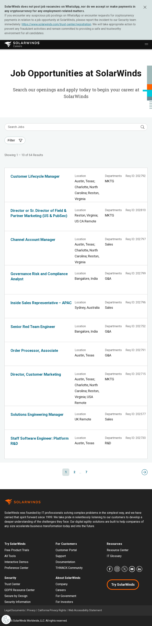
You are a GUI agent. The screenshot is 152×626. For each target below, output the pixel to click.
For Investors (64, 602)
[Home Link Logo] (22, 44)
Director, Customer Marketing (36, 374)
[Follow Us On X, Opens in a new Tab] (125, 569)
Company (62, 584)
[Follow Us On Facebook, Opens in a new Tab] (110, 569)
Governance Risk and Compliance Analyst (39, 276)
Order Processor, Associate (34, 350)
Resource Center (117, 550)
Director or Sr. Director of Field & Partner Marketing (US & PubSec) (39, 213)
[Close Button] (145, 7)
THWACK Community (69, 568)
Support (61, 556)
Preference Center (16, 568)
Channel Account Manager (33, 239)
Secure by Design (15, 596)
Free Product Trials (16, 550)
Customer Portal (66, 550)
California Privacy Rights (52, 610)
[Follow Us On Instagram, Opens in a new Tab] (117, 569)
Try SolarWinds (123, 584)
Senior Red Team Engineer (33, 326)
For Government (66, 596)
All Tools (10, 556)
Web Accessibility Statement (85, 610)
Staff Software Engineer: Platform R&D (40, 441)
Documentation (65, 562)
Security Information (17, 602)
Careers (61, 590)
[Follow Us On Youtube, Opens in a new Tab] (132, 569)
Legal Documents (14, 610)
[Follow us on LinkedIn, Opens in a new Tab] (139, 569)
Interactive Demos (16, 562)
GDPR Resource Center (19, 590)
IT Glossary (114, 556)
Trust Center (12, 584)
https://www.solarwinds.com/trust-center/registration (56, 24)
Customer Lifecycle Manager (35, 176)
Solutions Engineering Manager (37, 414)
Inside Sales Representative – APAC (41, 303)
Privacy (31, 610)
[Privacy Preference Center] (6, 619)
